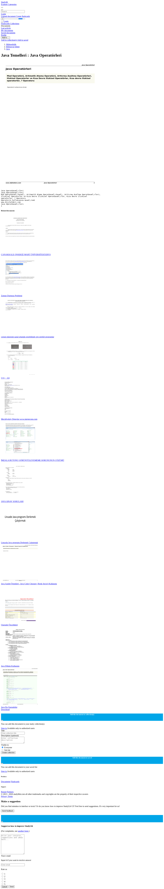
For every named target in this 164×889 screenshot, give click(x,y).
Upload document (8, 16)
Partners (10, 792)
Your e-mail (6, 856)
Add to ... (5, 38)
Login (3, 14)
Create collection (8, 753)
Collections (14, 23)
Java (8, 49)
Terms (10, 796)
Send (12, 887)
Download (5, 709)
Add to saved (22, 40)
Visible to (5, 745)
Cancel (4, 887)
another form (23, 831)
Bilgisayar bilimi (12, 47)
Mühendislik (11, 44)
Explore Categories (9, 4)
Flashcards (5, 23)
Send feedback (7, 811)
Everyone (8, 747)
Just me (7, 750)
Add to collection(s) (9, 40)
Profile (3, 35)
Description (10, 735)
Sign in (4, 728)
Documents (5, 781)
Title (3, 731)
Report (4, 792)
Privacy (4, 796)
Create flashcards (23, 16)
